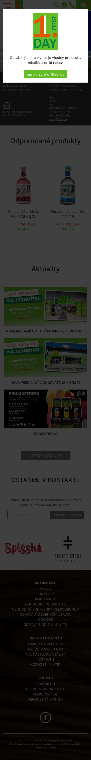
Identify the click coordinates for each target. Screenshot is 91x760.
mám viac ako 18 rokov (45, 74)
